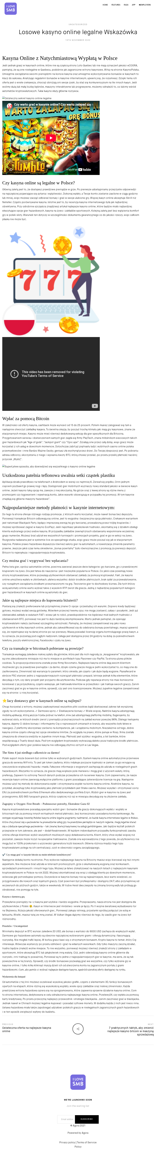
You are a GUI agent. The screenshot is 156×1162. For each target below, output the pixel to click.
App (133, 5)
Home (105, 5)
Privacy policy (67, 1142)
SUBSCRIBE (87, 1119)
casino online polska (122, 446)
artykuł (63, 206)
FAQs (126, 5)
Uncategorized (78, 25)
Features (116, 5)
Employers (145, 5)
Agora (85, 1133)
